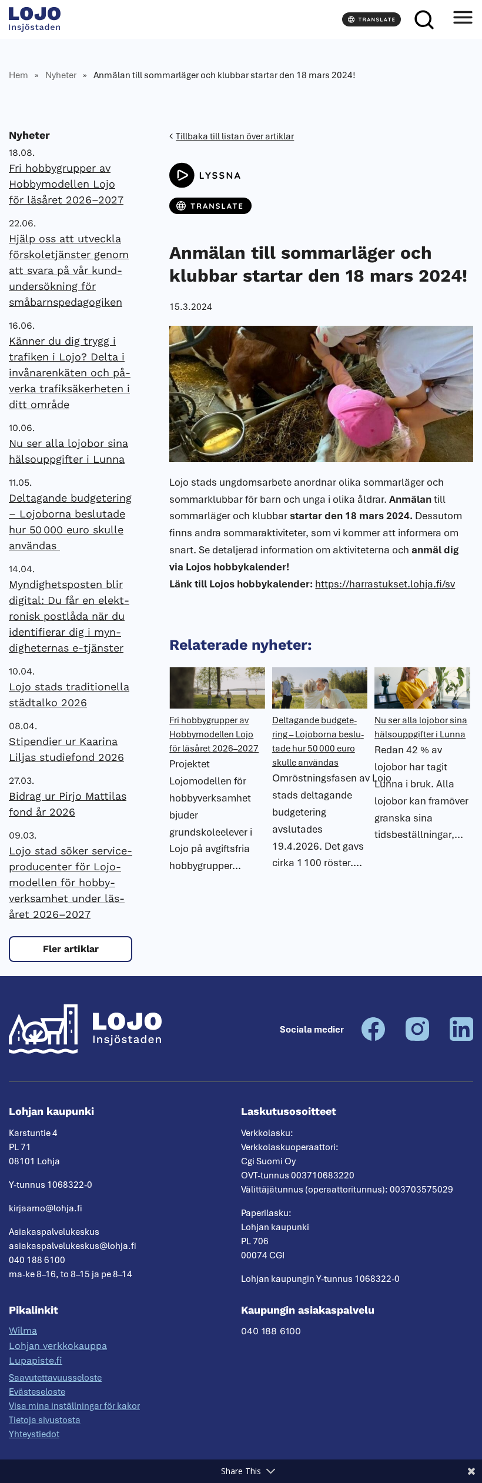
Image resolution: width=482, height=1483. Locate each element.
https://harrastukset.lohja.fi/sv (385, 583)
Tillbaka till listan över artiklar (235, 136)
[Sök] (423, 19)
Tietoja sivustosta (45, 1420)
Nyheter (60, 75)
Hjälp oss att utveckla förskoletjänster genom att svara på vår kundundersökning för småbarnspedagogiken (69, 270)
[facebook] (373, 1038)
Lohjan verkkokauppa (58, 1345)
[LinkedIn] (461, 1038)
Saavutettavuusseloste (55, 1378)
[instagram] (417, 1038)
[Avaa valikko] (462, 19)
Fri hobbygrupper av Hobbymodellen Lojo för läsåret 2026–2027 (66, 184)
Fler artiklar (71, 948)
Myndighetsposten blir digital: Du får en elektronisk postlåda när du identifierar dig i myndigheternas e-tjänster (69, 616)
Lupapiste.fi (35, 1360)
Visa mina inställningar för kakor (74, 1406)
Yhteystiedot (34, 1434)
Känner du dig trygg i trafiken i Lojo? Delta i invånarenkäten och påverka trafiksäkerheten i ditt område (69, 372)
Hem (18, 75)
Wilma (23, 1330)
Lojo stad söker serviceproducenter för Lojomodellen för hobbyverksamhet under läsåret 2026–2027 (70, 882)
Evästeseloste (37, 1392)
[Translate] (371, 19)
